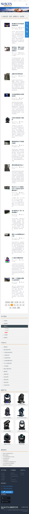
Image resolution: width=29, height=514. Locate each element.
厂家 (17, 123)
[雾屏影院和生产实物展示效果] (7, 143)
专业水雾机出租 (6, 458)
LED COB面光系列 (8, 363)
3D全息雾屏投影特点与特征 (8, 456)
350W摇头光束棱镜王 (22, 404)
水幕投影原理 (5, 460)
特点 (14, 168)
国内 (21, 27)
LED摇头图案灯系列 (8, 360)
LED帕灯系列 (6, 355)
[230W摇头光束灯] (22, 438)
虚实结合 (22, 52)
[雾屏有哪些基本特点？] (7, 167)
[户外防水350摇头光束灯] (22, 425)
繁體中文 (20, 0)
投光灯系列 (6, 382)
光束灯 (22, 121)
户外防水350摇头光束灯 (22, 431)
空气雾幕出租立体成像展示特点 (9, 461)
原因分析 (20, 28)
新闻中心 (16, 16)
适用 (15, 195)
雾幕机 (15, 239)
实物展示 (15, 146)
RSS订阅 (22, 474)
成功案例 (5, 323)
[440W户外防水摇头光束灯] (22, 411)
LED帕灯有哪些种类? (17, 258)
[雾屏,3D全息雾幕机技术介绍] (7, 235)
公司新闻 (6, 328)
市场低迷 (16, 28)
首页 (10, 16)
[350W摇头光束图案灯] (7, 411)
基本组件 (15, 283)
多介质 (21, 54)
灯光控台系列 (6, 385)
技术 (18, 239)
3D (12, 54)
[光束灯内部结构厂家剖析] (7, 120)
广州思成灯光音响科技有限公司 (13, 509)
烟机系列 (5, 371)
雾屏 (14, 99)
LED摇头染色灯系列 (8, 352)
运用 (14, 77)
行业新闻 (6, 330)
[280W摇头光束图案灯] (7, 425)
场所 (18, 195)
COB (22, 193)
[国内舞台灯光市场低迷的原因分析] (7, 25)
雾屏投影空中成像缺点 (7, 465)
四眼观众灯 (18, 193)
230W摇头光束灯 (22, 444)
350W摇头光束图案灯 (7, 417)
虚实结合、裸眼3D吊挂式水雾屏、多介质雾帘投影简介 (18, 49)
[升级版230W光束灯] (7, 438)
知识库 (22, 16)
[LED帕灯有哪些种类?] (7, 260)
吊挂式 (14, 54)
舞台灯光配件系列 (7, 368)
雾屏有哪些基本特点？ (18, 165)
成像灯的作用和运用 (17, 74)
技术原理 (17, 99)
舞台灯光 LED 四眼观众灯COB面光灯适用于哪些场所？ (18, 188)
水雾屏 (18, 54)
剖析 (19, 123)
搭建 (22, 282)
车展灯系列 (6, 374)
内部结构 (14, 123)
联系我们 (5, 337)
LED (14, 193)
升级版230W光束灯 (7, 444)
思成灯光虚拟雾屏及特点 (8, 453)
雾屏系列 (5, 347)
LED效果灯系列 (7, 357)
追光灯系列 (6, 376)
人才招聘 (5, 334)
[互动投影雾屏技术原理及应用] (7, 95)
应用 (21, 99)
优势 (16, 215)
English (25, 0)
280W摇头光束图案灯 (7, 431)
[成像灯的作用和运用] (7, 76)
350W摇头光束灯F (7, 404)
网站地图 (22, 473)
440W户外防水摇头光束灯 (21, 417)
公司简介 (5, 320)
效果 (18, 146)
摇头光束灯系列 (7, 349)
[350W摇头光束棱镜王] (22, 398)
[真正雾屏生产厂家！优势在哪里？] (7, 212)
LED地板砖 (6, 366)
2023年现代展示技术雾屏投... (9, 463)
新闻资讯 (3, 450)
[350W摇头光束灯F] (7, 398)
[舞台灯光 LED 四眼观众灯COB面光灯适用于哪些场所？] (7, 187)
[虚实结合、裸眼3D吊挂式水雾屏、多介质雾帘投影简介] (7, 48)
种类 (14, 261)
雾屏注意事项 (5, 455)
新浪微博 (6, 501)
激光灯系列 (6, 379)
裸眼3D (14, 55)
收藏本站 (14, 0)
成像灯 (21, 76)
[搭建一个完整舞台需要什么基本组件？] (7, 280)
